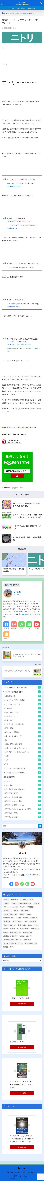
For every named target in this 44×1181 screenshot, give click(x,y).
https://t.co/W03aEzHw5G (18, 344)
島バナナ (6, 921)
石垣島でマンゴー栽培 (22, 801)
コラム (21, 764)
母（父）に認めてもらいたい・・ (28, 925)
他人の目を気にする (22, 712)
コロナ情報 (22, 785)
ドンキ (36, 903)
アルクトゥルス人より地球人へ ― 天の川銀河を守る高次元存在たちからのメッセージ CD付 (21, 1139)
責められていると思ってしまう (13, 943)
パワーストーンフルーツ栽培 (21, 773)
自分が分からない (25, 936)
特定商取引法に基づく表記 (16, 1172)
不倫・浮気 (22, 728)
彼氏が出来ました (30, 921)
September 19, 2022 (14, 186)
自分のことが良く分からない (22, 748)
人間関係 (22, 708)
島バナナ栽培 (17, 921)
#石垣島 (31, 179)
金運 (22, 756)
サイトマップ (32, 1172)
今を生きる (7, 910)
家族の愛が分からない (30, 918)
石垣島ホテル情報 (22, 817)
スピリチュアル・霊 (26, 899)
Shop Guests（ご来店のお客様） (21, 687)
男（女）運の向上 (23, 928)
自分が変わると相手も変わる (12, 939)
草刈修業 (27, 939)
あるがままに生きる (17, 1042)
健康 (22, 914)
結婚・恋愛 (27, 932)
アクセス (11, 8)
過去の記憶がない (31, 943)
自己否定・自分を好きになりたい (22, 752)
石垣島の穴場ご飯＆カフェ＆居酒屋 (22, 809)
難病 (5, 947)
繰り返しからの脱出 (10, 936)
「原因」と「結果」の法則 (19, 998)
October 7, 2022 (13, 228)
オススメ (22, 781)
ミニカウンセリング (22, 704)
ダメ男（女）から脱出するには (21, 903)
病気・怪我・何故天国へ (22, 744)
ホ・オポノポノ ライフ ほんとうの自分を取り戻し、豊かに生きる (21, 1084)
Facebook (6, 628)
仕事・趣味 (25, 910)
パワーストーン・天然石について (21, 768)
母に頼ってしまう (9, 925)
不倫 (22, 907)
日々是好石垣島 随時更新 (22, 789)
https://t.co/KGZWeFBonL (18, 221)
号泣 (29, 914)
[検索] (40, 826)
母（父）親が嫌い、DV (22, 736)
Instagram (14, 628)
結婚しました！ (15, 932)
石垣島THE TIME (17, 488)
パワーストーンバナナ (10, 907)
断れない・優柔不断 (22, 732)
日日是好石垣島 (21, 777)
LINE (29, 628)
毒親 (5, 928)
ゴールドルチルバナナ (10, 899)
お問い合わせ (21, 8)
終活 (5, 932)
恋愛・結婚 (22, 720)
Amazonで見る (22, 1003)
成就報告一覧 (22, 696)
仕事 (22, 760)
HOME (23, 1168)
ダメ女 (6, 903)
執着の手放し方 (8, 918)
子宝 (18, 918)
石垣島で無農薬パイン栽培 (22, 805)
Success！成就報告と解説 (21, 692)
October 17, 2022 (27, 267)
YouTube (36, 628)
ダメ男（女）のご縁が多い (22, 724)
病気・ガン (35, 928)
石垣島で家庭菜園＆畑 (22, 797)
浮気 (12, 928)
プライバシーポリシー (21, 1176)
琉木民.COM (31, 8)
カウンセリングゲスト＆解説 (21, 700)
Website (6, 638)
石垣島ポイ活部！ (22, 813)
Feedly (21, 628)
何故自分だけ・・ (22, 716)
